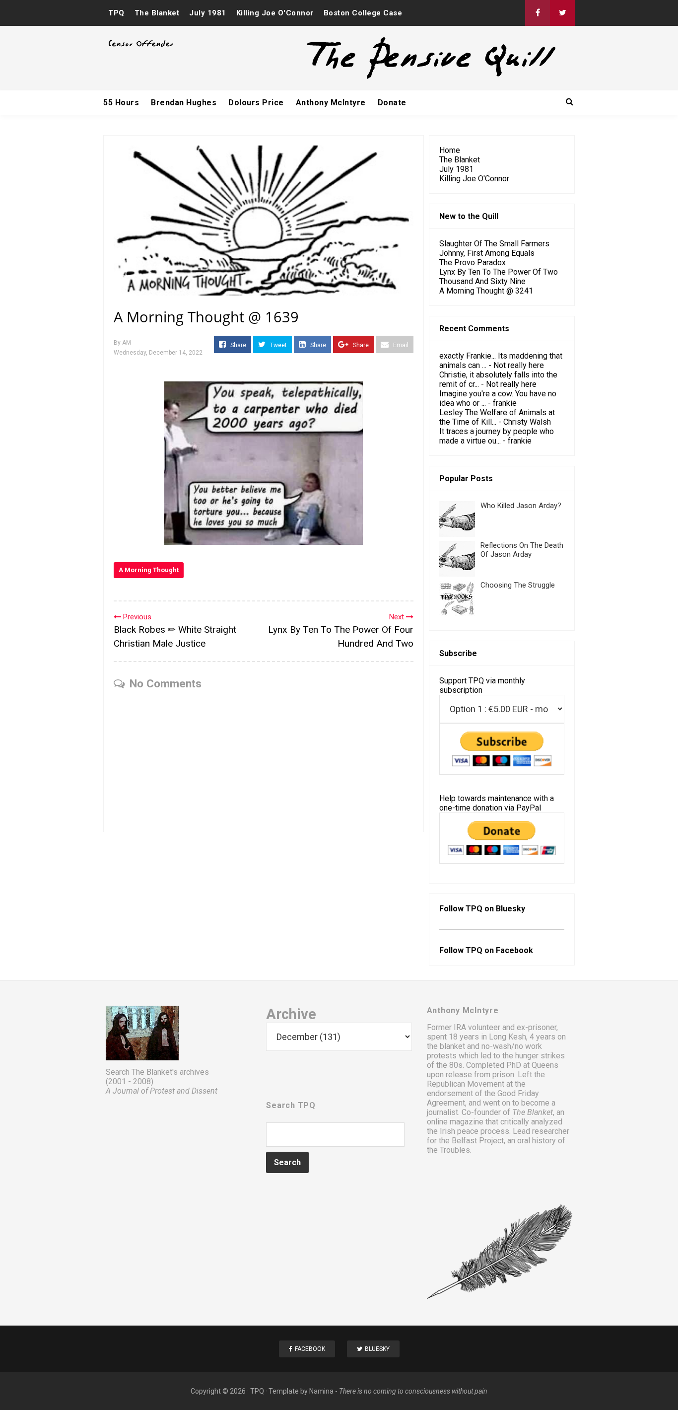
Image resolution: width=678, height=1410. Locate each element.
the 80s (449, 1065)
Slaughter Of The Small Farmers (494, 243)
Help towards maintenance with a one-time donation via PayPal (496, 803)
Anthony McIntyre (331, 102)
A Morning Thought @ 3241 (486, 291)
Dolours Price (256, 102)
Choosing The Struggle (517, 585)
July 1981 (207, 12)
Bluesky (510, 908)
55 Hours (121, 102)
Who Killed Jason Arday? (520, 505)
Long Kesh (507, 1036)
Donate (392, 102)
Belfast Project (478, 1140)
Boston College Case (363, 12)
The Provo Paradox (472, 262)
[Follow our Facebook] (537, 13)
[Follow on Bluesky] (562, 13)
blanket (452, 1046)
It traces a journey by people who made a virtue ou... (496, 436)
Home (449, 150)
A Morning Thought (149, 570)
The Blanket (157, 12)
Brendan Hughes (183, 102)
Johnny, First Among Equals (487, 253)
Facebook (514, 950)
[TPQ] (394, 77)
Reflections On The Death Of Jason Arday (521, 550)
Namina (321, 1391)
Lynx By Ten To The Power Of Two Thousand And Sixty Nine (498, 276)
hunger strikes (540, 1055)
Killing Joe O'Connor (275, 12)
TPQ (116, 12)
